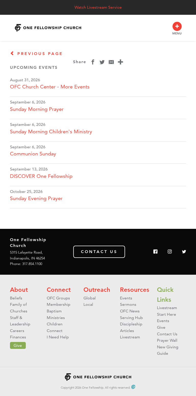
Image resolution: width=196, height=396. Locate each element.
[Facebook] (155, 251)
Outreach (96, 289)
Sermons (128, 304)
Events (126, 298)
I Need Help (58, 337)
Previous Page (39, 53)
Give (18, 345)
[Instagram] (170, 251)
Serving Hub (131, 317)
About (19, 289)
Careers (17, 330)
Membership (58, 304)
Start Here (166, 314)
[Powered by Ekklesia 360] (133, 387)
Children (55, 324)
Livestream (130, 337)
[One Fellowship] (47, 28)
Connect (59, 289)
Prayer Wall (167, 340)
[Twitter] (184, 251)
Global (89, 298)
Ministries (56, 317)
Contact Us (99, 251)
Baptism (54, 311)
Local (88, 304)
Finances (18, 337)
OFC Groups (58, 298)
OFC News (130, 311)
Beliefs (16, 298)
